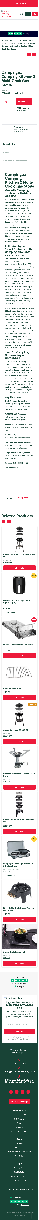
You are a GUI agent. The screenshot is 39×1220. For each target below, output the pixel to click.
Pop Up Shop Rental (19, 1131)
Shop (10, 40)
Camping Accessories (24, 40)
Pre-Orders (19, 1156)
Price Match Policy (19, 1180)
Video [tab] (6, 152)
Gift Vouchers (20, 1119)
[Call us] (35, 14)
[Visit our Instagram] (17, 1092)
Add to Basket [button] (19, 568)
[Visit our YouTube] (22, 1092)
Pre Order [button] (19, 656)
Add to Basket (24, 101)
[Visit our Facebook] (11, 1092)
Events (19, 1123)
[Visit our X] (28, 1092)
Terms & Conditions (19, 1176)
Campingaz (23, 497)
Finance (19, 1127)
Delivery (19, 1143)
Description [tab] (9, 144)
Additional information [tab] (15, 160)
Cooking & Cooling (10, 43)
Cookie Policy (19, 1172)
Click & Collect (19, 1147)
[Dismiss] (36, 3)
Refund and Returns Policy (19, 1151)
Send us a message (19, 1101)
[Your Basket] (21, 14)
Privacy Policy (19, 1168)
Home (4, 40)
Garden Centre (19, 1114)
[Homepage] (6, 14)
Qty (5, 101)
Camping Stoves (26, 43)
